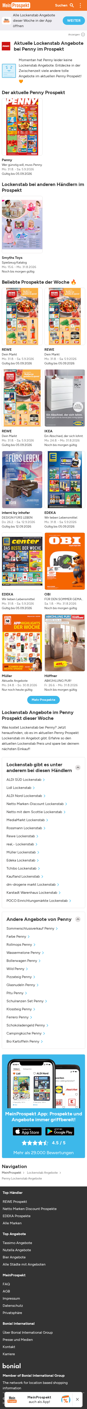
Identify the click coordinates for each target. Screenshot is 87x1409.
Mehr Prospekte (44, 700)
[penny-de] (6, 46)
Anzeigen (74, 34)
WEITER (74, 20)
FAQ (6, 1284)
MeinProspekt (11, 1172)
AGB (6, 1291)
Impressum (11, 1298)
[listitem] (22, 137)
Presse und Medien (18, 1340)
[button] (80, 5)
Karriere (9, 1354)
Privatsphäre (12, 1313)
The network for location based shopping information (35, 1385)
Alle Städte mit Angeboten (24, 1264)
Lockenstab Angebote (42, 1172)
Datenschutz (13, 1305)
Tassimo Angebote (17, 1243)
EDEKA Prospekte (17, 1216)
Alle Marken (12, 1223)
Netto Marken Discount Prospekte (30, 1209)
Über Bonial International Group (28, 1332)
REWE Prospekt (15, 1201)
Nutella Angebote (17, 1250)
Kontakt (9, 1347)
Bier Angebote (14, 1257)
